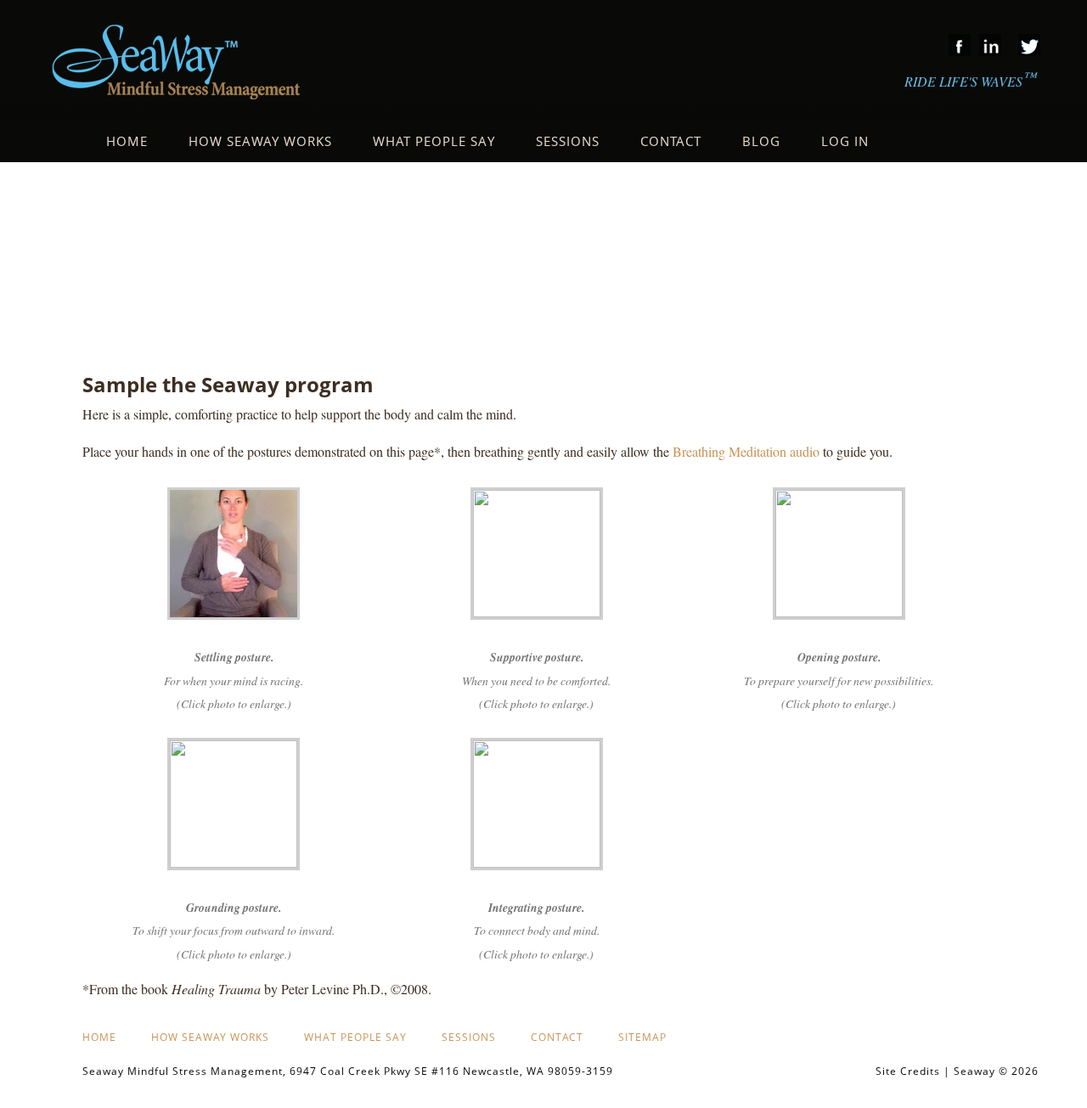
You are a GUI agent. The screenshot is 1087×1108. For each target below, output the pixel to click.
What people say (355, 1037)
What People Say (434, 140)
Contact (670, 140)
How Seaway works (260, 140)
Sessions (568, 140)
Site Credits (908, 1071)
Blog (761, 140)
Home (127, 140)
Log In (845, 140)
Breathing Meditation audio (746, 451)
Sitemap (642, 1037)
